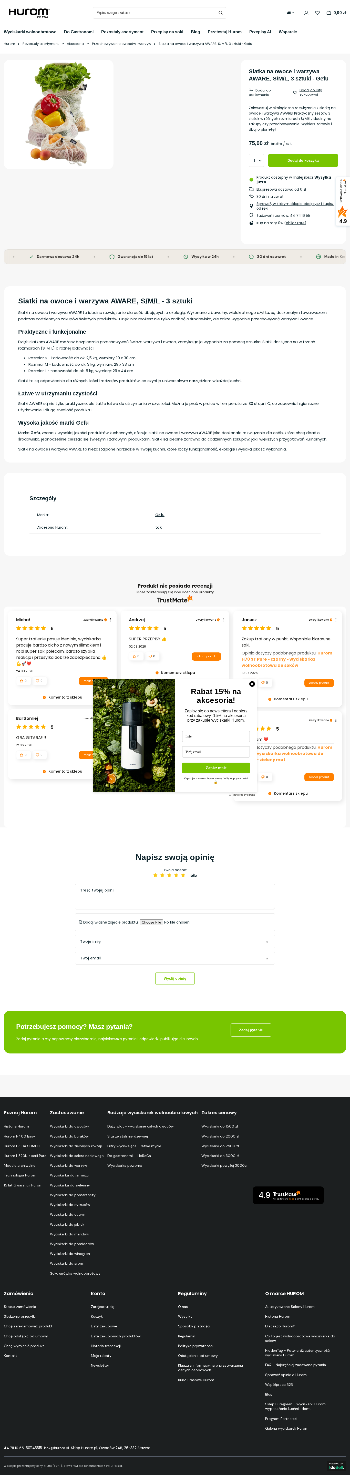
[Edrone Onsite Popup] (175, 737)
